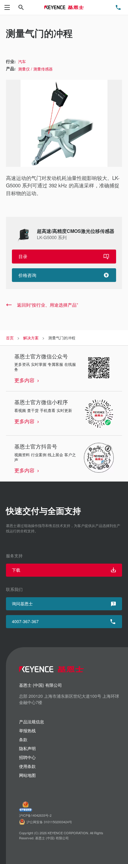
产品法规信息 (31, 722)
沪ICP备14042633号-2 (35, 815)
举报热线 (27, 730)
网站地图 (27, 775)
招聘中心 (27, 757)
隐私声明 (27, 748)
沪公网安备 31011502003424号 (49, 821)
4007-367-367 (25, 621)
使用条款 (27, 766)
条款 (23, 739)
